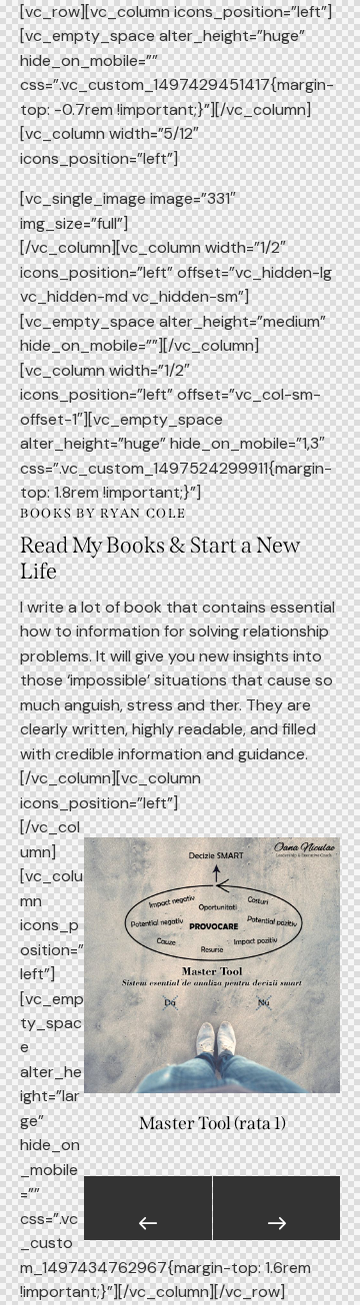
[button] (148, 1208)
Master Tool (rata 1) (212, 1123)
